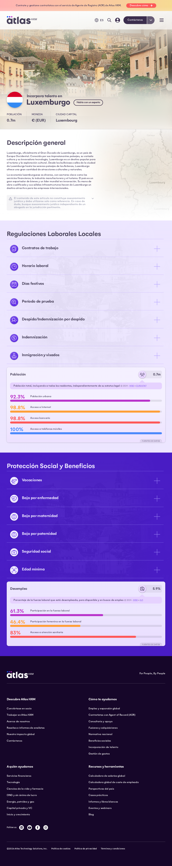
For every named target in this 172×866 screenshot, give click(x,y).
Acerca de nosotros (18, 721)
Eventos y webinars (100, 808)
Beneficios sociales (100, 740)
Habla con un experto (88, 102)
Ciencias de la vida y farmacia (25, 788)
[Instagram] (45, 827)
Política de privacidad (85, 848)
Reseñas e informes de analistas (26, 727)
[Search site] (109, 20)
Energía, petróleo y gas (20, 801)
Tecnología (13, 782)
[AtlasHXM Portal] (117, 20)
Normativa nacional (100, 734)
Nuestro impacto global (21, 734)
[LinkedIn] (21, 827)
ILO (141, 600)
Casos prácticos (98, 795)
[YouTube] (29, 827)
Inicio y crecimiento (18, 814)
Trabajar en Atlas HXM (20, 714)
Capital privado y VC (19, 808)
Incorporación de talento (103, 747)
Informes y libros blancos (103, 801)
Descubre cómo (139, 5)
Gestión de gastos (99, 753)
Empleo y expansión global (104, 708)
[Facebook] (37, 827)
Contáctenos (135, 19)
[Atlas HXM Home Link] (22, 20)
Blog (91, 814)
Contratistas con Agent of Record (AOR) (112, 714)
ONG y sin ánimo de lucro (22, 795)
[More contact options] (151, 20)
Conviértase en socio (19, 708)
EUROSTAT (141, 386)
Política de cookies (60, 848)
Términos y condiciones (113, 848)
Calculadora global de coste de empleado (114, 782)
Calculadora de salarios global (107, 775)
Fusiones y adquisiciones (103, 727)
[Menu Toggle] (161, 20)
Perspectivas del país (101, 788)
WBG (131, 386)
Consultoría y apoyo (101, 721)
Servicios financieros (19, 775)
